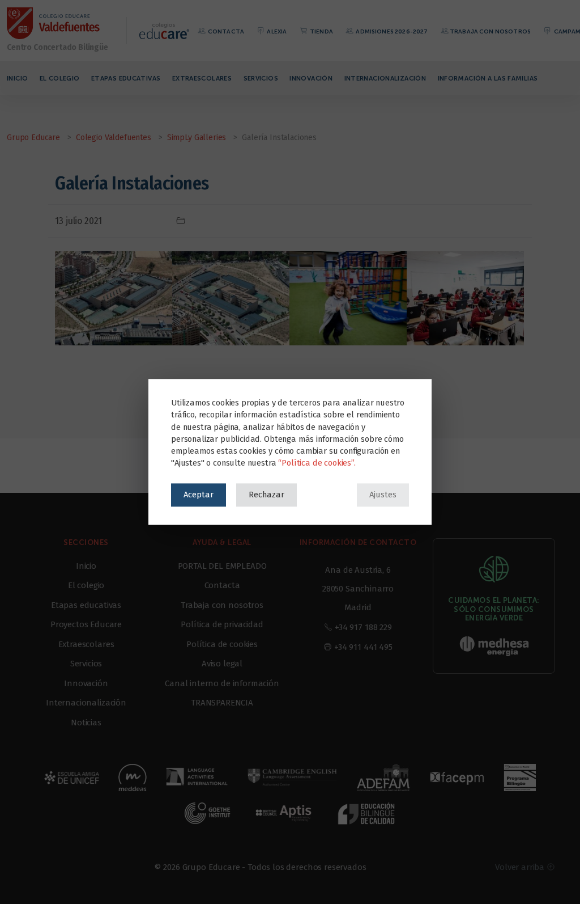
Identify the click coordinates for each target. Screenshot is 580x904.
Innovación (310, 78)
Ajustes (382, 494)
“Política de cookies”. (316, 463)
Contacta (225, 31)
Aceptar (199, 494)
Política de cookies (222, 644)
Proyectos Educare (86, 624)
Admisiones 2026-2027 (391, 31)
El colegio (60, 78)
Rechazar (266, 494)
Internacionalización (385, 78)
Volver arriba (521, 867)
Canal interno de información (222, 683)
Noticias (86, 722)
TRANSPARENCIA (222, 703)
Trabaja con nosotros (490, 31)
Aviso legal (222, 663)
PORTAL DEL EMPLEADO (222, 566)
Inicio (17, 78)
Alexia (276, 31)
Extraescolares (202, 78)
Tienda (321, 31)
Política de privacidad (222, 624)
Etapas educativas (125, 78)
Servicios (261, 78)
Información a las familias (488, 78)
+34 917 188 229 (363, 627)
